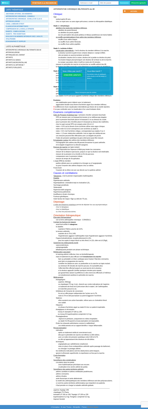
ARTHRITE (9, 57)
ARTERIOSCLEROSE (13, 52)
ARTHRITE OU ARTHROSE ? (15, 65)
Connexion (124, 3)
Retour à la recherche (45, 3)
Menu (6, 3)
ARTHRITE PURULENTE (14, 67)
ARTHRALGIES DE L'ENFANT (15, 55)
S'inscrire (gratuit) (138, 3)
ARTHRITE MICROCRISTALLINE (16, 62)
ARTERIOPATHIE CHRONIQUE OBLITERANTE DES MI (23, 50)
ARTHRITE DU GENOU (13, 60)
